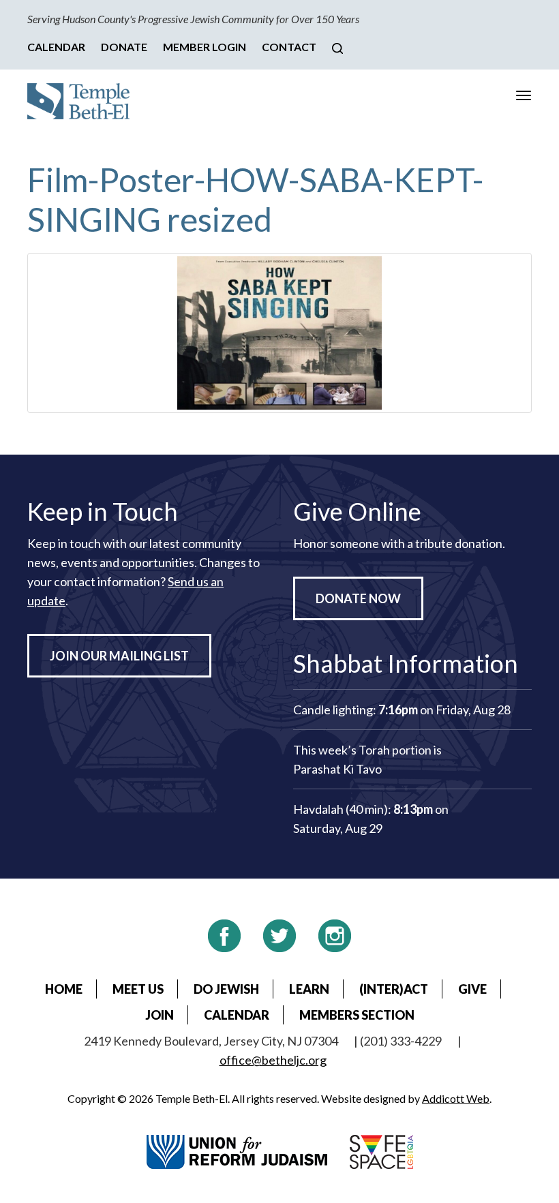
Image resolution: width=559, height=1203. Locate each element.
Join (159, 1014)
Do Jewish (226, 988)
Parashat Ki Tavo (337, 768)
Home (63, 988)
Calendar (56, 46)
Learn (309, 988)
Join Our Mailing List (119, 655)
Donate (124, 46)
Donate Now (358, 598)
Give (472, 988)
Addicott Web (455, 1098)
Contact (289, 46)
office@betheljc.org (273, 1059)
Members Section (356, 1014)
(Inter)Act (393, 988)
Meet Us (138, 988)
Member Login (204, 46)
